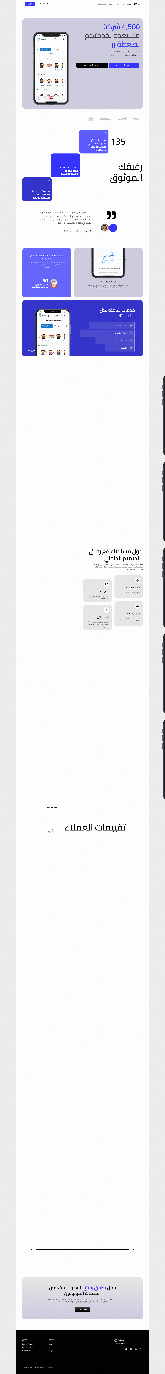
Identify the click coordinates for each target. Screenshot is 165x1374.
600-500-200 (44, 4)
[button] (55, 807)
